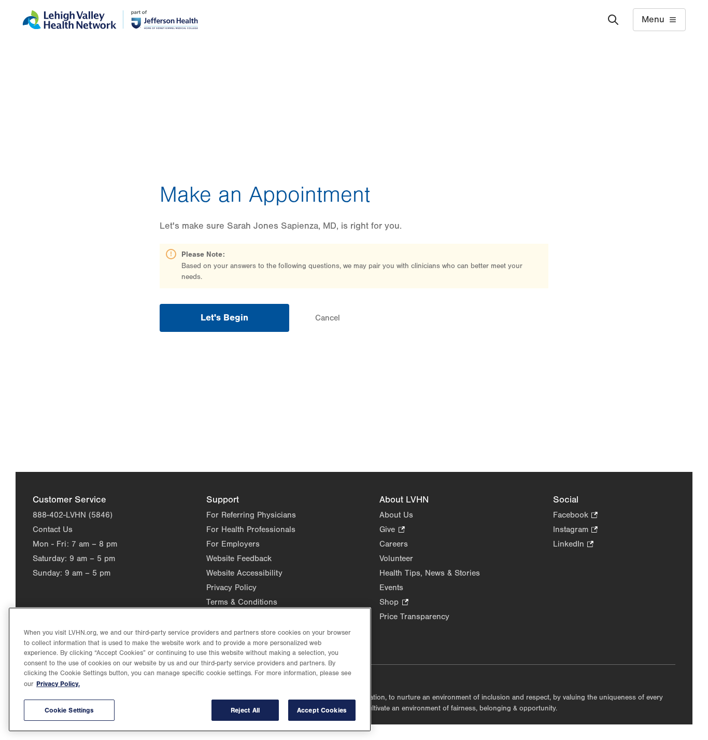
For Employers (233, 544)
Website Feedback (239, 558)
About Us (396, 515)
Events (391, 587)
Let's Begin (224, 317)
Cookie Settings (69, 710)
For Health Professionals (250, 529)
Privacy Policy (231, 587)
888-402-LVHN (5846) (72, 515)
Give (391, 530)
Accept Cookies (322, 710)
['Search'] (613, 19)
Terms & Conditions (241, 602)
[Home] (110, 19)
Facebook (575, 515)
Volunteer (396, 558)
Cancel (327, 318)
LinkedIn (573, 544)
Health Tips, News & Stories (429, 573)
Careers (393, 544)
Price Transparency (414, 616)
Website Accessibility (244, 573)
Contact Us (53, 529)
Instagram (575, 530)
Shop (393, 602)
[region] (189, 669)
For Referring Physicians (251, 515)
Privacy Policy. (58, 684)
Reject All (245, 710)
